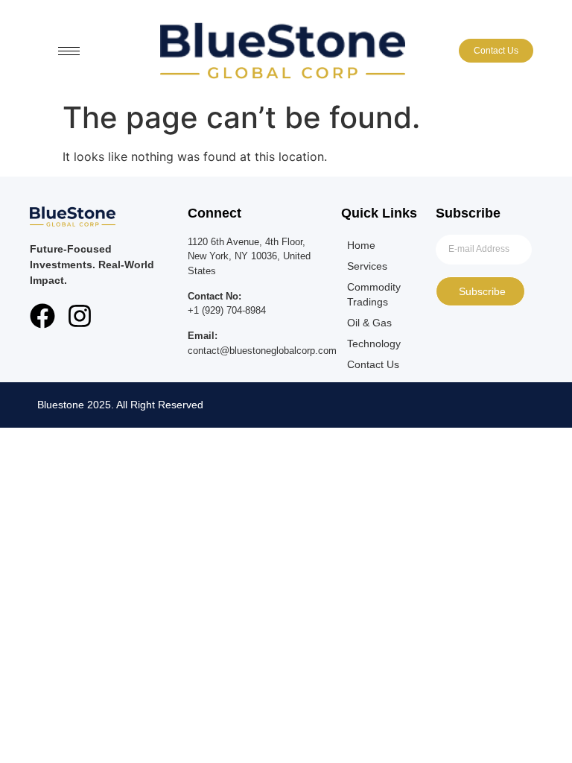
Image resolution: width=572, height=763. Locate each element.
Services (367, 266)
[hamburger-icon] (69, 51)
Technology (374, 343)
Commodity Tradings (374, 294)
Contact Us (373, 364)
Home (361, 245)
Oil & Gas (369, 323)
